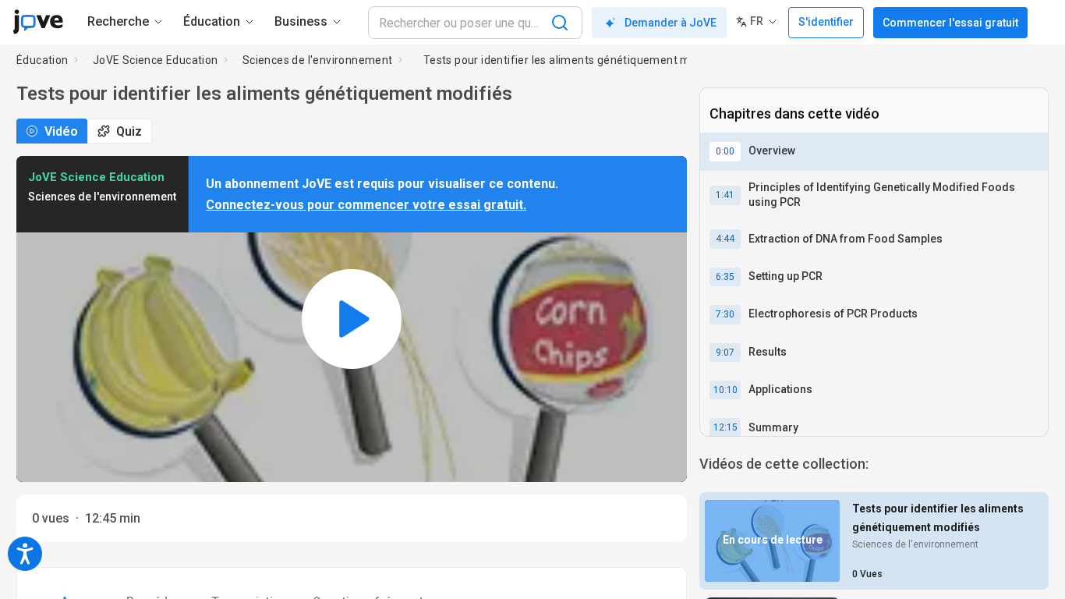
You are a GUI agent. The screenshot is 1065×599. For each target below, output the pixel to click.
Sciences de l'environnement (317, 60)
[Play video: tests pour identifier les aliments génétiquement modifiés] (351, 319)
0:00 (725, 151)
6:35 (725, 276)
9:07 (725, 352)
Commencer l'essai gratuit (950, 22)
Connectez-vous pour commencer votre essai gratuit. (366, 204)
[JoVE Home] (37, 21)
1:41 (725, 195)
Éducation (42, 60)
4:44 (725, 238)
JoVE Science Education (155, 60)
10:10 (725, 390)
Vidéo (61, 131)
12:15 (725, 427)
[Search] (559, 22)
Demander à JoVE (670, 22)
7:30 (725, 314)
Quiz (129, 131)
